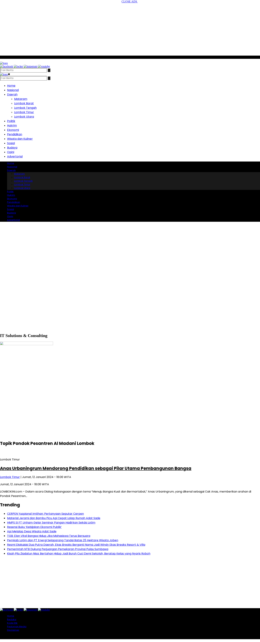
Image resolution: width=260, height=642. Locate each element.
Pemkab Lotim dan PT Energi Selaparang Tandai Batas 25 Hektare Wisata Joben (62, 540)
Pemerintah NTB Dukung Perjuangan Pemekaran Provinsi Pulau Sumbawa (57, 549)
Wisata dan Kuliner (20, 139)
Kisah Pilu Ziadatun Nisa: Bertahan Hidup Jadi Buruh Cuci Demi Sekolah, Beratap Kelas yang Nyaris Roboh (78, 554)
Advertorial (15, 156)
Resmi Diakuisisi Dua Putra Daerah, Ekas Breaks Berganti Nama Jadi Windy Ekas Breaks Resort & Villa (76, 545)
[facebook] (6, 66)
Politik (11, 121)
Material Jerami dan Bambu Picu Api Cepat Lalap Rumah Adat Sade (53, 518)
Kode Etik (12, 623)
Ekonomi (13, 130)
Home (11, 86)
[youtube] (44, 66)
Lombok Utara (24, 117)
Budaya (12, 148)
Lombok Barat (24, 103)
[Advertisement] (130, 28)
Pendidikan (14, 134)
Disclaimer (13, 630)
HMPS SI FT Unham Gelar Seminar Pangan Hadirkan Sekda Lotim (51, 523)
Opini (10, 152)
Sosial (11, 143)
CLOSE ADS (130, 1)
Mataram (20, 99)
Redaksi (11, 619)
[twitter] (18, 66)
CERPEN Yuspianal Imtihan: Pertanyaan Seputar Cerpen (45, 514)
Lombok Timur (24, 112)
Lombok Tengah (25, 108)
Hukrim (12, 125)
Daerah (12, 94)
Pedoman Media (16, 626)
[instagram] (30, 66)
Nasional (13, 90)
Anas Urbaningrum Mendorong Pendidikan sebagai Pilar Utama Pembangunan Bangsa (95, 468)
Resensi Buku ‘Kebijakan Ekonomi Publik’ (34, 527)
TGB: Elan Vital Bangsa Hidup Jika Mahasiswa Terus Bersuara (48, 536)
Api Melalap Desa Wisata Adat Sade (31, 531)
